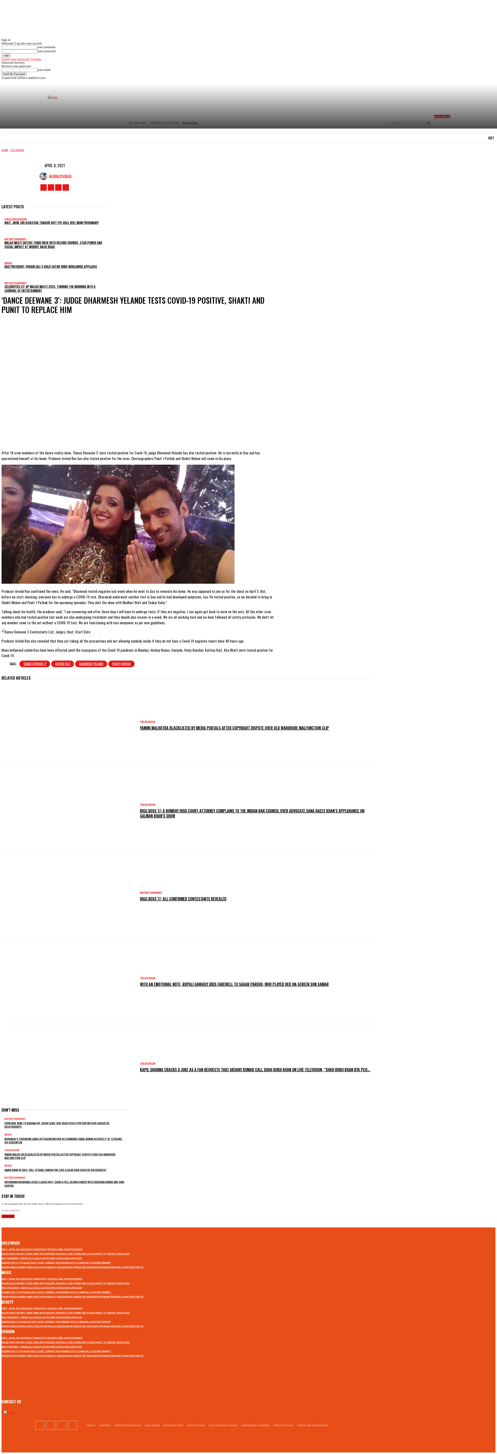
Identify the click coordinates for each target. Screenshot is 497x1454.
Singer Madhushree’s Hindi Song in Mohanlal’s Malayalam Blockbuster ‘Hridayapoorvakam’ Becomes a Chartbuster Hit (73, 1267)
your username (46, 47)
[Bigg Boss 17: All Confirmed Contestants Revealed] (69, 896)
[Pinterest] (146, 435)
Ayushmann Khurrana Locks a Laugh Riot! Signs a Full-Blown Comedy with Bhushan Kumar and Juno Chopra (64, 1183)
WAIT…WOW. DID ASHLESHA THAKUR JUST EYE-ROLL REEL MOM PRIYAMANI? (51, 222)
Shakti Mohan (121, 664)
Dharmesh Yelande (91, 664)
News (8, 263)
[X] (58, 187)
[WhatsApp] (158, 435)
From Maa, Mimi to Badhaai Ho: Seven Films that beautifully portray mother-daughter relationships (56, 1125)
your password (46, 51)
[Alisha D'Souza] (44, 176)
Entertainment (15, 239)
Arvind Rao (62, 664)
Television (17, 150)
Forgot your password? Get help (21, 59)
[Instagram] (51, 187)
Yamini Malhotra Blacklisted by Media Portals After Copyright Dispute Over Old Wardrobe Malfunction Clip (234, 728)
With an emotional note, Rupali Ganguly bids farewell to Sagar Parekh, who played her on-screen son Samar (234, 984)
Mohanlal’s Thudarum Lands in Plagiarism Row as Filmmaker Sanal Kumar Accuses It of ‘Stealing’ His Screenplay (63, 1140)
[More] (172, 435)
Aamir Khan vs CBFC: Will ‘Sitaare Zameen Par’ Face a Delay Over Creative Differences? (55, 1170)
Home (5, 150)
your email (43, 69)
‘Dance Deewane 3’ (34, 664)
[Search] (429, 123)
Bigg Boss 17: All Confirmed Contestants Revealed (183, 899)
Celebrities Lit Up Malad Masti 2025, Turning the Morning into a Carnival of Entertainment (50, 288)
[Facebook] (43, 187)
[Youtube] (66, 187)
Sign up (8, 1216)
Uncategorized (15, 219)
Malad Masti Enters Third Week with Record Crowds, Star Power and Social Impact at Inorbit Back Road (53, 244)
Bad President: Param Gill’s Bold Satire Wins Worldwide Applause (50, 266)
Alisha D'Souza (60, 176)
